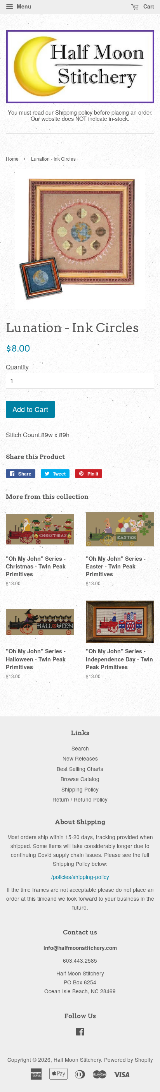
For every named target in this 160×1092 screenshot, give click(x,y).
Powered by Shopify (128, 1059)
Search (80, 748)
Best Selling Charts (80, 769)
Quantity (17, 366)
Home (12, 158)
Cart (148, 6)
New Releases (80, 758)
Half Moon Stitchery (77, 1059)
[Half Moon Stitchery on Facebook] (80, 1033)
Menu (23, 6)
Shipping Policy (80, 789)
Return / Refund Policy (80, 799)
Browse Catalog (80, 779)
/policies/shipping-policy (80, 877)
